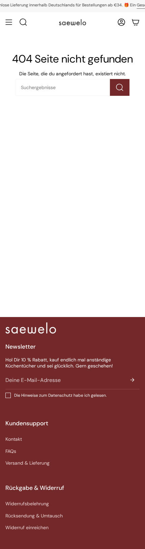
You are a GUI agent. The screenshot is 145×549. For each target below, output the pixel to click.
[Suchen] (119, 87)
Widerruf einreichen (27, 527)
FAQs (10, 451)
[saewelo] (30, 328)
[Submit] (132, 380)
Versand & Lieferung (27, 463)
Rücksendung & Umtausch (34, 516)
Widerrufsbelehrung (27, 504)
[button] (23, 22)
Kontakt (13, 439)
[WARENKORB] (135, 22)
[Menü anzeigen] (9, 22)
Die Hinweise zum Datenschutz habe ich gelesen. (60, 395)
